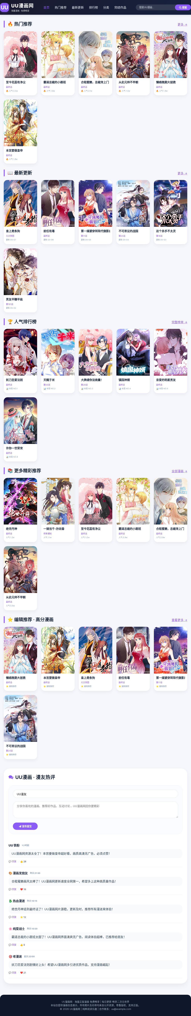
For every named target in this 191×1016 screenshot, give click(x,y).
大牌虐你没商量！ (92, 380)
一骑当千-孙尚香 (53, 528)
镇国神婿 (124, 380)
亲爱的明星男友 (166, 380)
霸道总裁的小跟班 (54, 82)
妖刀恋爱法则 (14, 380)
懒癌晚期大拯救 (166, 82)
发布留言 (26, 826)
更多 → (182, 24)
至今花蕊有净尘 (16, 82)
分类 (106, 7)
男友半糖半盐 (14, 299)
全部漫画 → (179, 471)
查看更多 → (179, 620)
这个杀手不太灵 (166, 231)
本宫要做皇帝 (14, 150)
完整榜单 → (179, 322)
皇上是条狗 (13, 231)
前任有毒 (49, 231)
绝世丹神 (11, 528)
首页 (46, 7)
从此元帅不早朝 (128, 82)
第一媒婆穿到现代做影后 (95, 231)
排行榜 (93, 7)
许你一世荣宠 (14, 448)
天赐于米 (49, 380)
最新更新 (78, 7)
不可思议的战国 (128, 231)
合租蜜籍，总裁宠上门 (95, 82)
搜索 (184, 7)
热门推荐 (61, 7)
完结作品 (120, 7)
